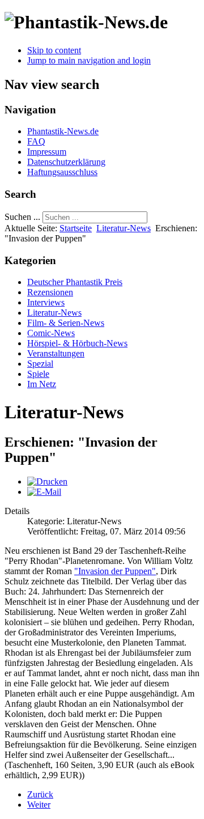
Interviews (46, 302)
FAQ (36, 141)
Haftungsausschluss (62, 172)
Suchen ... (22, 217)
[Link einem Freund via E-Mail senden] (44, 492)
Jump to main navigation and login (89, 60)
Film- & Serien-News (65, 323)
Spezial (40, 363)
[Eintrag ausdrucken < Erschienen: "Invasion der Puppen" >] (47, 481)
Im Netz (41, 384)
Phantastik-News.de (63, 131)
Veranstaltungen (55, 353)
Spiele (38, 374)
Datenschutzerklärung (66, 162)
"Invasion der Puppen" (115, 571)
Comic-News (51, 333)
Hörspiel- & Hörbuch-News (77, 343)
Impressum (46, 151)
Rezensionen (50, 292)
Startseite (76, 228)
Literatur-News (123, 228)
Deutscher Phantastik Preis (74, 282)
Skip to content (54, 50)
